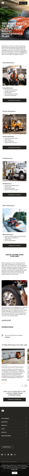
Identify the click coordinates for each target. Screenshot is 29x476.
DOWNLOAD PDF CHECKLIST (14, 100)
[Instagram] (15, 455)
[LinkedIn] (8, 455)
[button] (22, 385)
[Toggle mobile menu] (21, 3)
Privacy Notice (12, 461)
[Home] (2, 410)
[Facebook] (2, 455)
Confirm (15, 472)
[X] (5, 455)
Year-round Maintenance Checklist (13, 335)
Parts (3, 429)
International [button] (6, 447)
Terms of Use (4, 461)
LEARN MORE (6, 320)
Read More (4, 379)
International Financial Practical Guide (12, 367)
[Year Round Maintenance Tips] (3, 336)
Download (22, 51)
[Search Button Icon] (25, 3)
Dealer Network (6, 435)
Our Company (4, 7)
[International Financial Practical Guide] (13, 356)
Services (3, 432)
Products (4, 425)
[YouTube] (11, 455)
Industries (4, 422)
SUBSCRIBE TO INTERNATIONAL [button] (14, 399)
